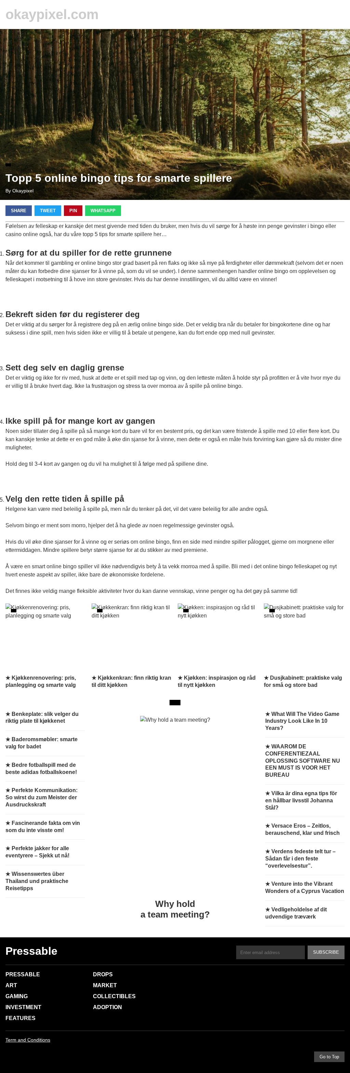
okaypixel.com (52, 14)
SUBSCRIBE (326, 952)
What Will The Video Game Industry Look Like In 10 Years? (302, 721)
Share (18, 210)
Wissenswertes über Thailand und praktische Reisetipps (36, 881)
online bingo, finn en (164, 542)
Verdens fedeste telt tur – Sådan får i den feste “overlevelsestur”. (300, 858)
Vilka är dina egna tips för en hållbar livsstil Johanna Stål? (301, 800)
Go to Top (329, 1056)
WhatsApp (103, 210)
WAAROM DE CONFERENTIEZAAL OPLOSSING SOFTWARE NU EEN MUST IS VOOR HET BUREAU (302, 761)
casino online (21, 234)
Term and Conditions (27, 1040)
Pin (73, 210)
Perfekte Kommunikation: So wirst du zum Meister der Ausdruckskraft (41, 797)
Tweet (48, 210)
